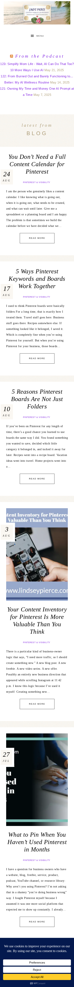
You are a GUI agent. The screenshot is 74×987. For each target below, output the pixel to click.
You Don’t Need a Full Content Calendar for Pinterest (37, 164)
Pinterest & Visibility (36, 182)
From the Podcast (39, 56)
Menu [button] (40, 36)
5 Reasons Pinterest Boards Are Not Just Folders (37, 399)
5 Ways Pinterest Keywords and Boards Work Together (37, 278)
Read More (37, 238)
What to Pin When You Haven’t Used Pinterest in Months (37, 842)
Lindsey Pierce (37, 13)
